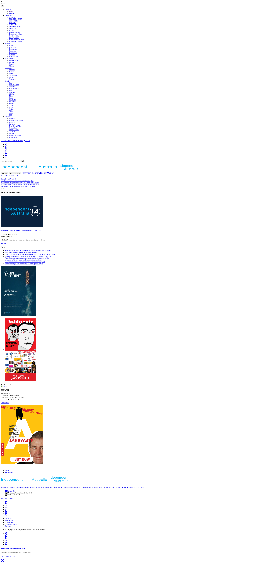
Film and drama (14, 88)
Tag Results (9, 472)
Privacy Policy (14, 38)
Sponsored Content (15, 41)
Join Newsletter (14, 36)
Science (11, 64)
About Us (8, 518)
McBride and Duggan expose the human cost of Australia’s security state (29, 256)
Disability (12, 100)
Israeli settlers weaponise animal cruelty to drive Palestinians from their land (30, 254)
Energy (11, 62)
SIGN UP (4, 243)
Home (7, 10)
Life (6, 81)
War (10, 115)
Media (11, 73)
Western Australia (15, 135)
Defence (12, 55)
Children (12, 94)
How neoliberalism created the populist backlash (21, 252)
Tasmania (12, 131)
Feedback (12, 30)
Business (8, 68)
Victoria (11, 133)
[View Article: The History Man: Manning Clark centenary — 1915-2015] (22, 226)
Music (11, 96)
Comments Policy (15, 26)
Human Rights (14, 85)
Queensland (13, 128)
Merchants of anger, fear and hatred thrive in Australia (18, 186)
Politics (7, 43)
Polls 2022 (12, 47)
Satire (11, 109)
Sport (11, 105)
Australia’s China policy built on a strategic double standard (20, 184)
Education (12, 101)
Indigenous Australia (16, 120)
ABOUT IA (9, 15)
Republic (12, 124)
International (13, 53)
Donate (10, 498)
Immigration (13, 137)
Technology (13, 75)
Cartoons (12, 86)
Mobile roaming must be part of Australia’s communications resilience (28, 250)
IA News (12, 13)
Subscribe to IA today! (8, 179)
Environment (9, 58)
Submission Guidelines (16, 40)
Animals (12, 92)
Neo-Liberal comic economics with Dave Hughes (17, 181)
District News (13, 122)
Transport (12, 79)
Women (11, 107)
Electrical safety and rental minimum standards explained (23, 260)
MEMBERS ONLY (15, 19)
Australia (8, 116)
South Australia (14, 130)
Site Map (8, 526)
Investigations (13, 56)
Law (10, 90)
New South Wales (15, 126)
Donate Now (5, 403)
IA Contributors (14, 32)
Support (13, 548)
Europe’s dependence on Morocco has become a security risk (25, 262)
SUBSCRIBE (13, 21)
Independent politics (15, 34)
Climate (11, 66)
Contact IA (12, 28)
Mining (11, 77)
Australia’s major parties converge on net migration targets (20, 183)
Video (11, 111)
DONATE (12, 23)
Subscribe (4, 498)
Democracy (13, 49)
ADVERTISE (14, 25)
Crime (11, 98)
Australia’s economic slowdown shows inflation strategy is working (27, 258)
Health (11, 103)
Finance (11, 71)
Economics (12, 51)
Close (3, 556)
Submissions (9, 520)
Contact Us (10, 491)
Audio (11, 113)
